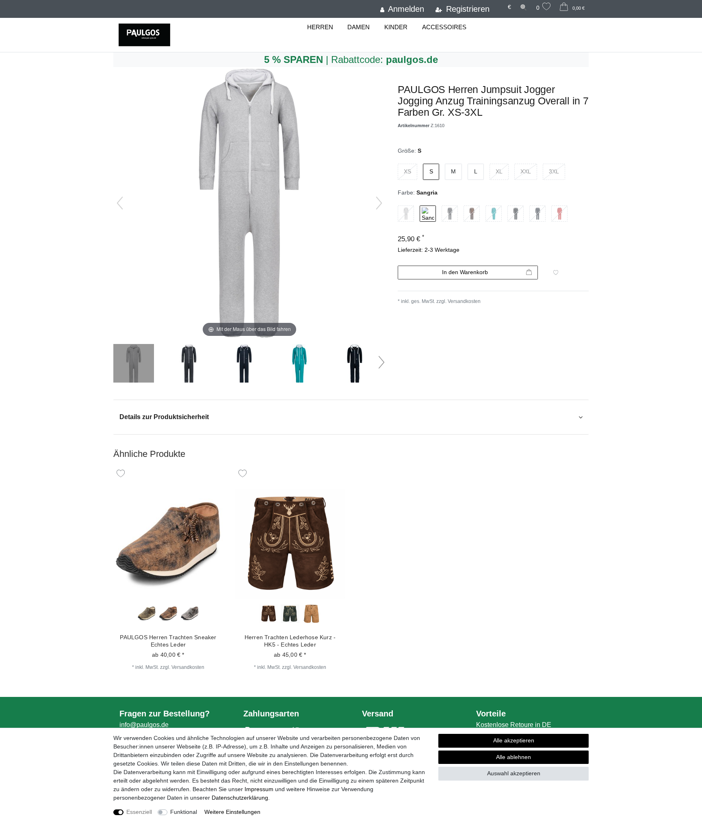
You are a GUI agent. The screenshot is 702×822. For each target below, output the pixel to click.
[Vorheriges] (119, 203)
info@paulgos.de (144, 724)
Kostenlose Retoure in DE (513, 724)
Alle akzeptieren (513, 740)
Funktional (183, 812)
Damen (358, 27)
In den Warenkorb (465, 272)
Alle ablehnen (513, 757)
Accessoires (444, 27)
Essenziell (139, 812)
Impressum (259, 789)
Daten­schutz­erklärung (240, 797)
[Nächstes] (379, 203)
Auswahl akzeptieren (513, 773)
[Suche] (524, 7)
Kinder (395, 27)
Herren (320, 27)
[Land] (498, 3)
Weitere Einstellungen (232, 812)
